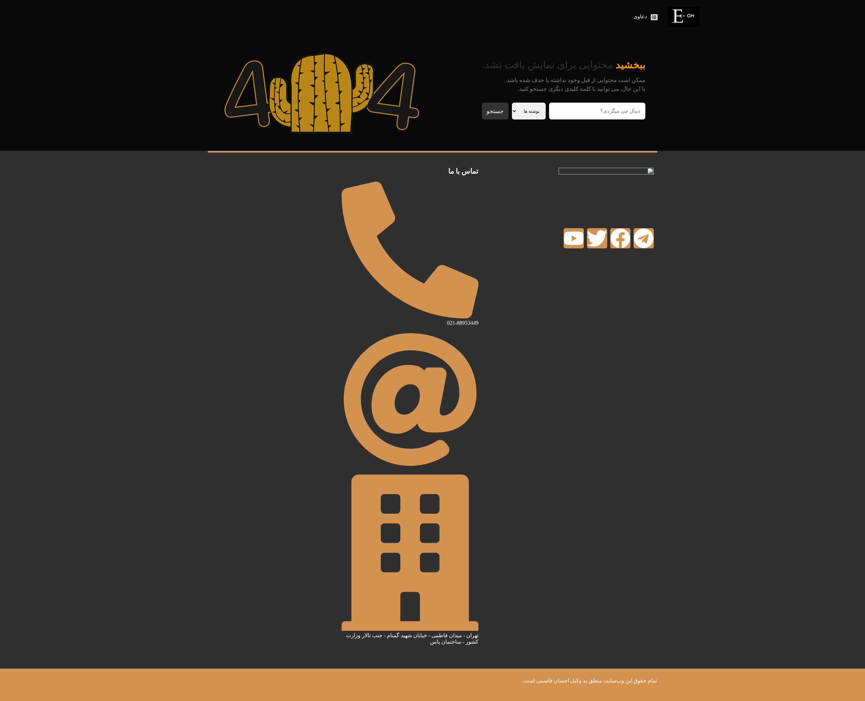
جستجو (495, 111)
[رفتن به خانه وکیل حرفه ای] (683, 17)
